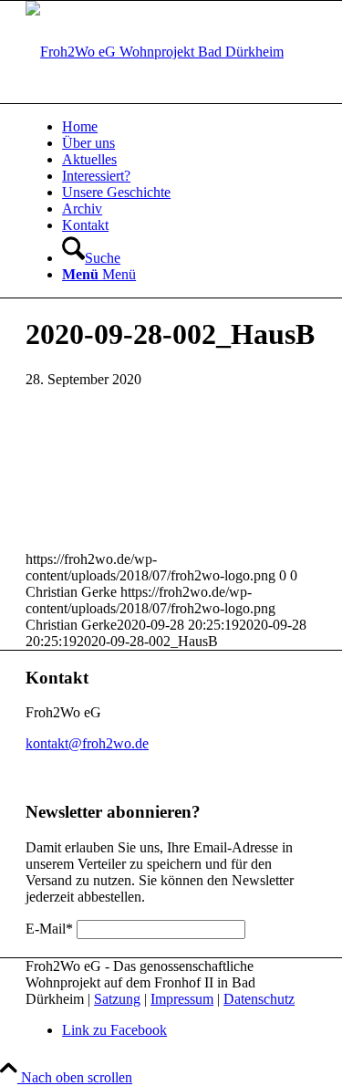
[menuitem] (189, 127)
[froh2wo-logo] (155, 51)
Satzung (117, 999)
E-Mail (49, 928)
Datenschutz (259, 999)
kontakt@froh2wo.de (87, 743)
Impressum (181, 999)
